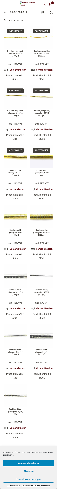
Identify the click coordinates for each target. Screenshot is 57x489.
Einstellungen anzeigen (28, 479)
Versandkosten (18, 69)
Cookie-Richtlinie (13, 485)
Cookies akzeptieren (28, 463)
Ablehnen (28, 471)
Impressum (45, 485)
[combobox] (16, 20)
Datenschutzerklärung (31, 485)
